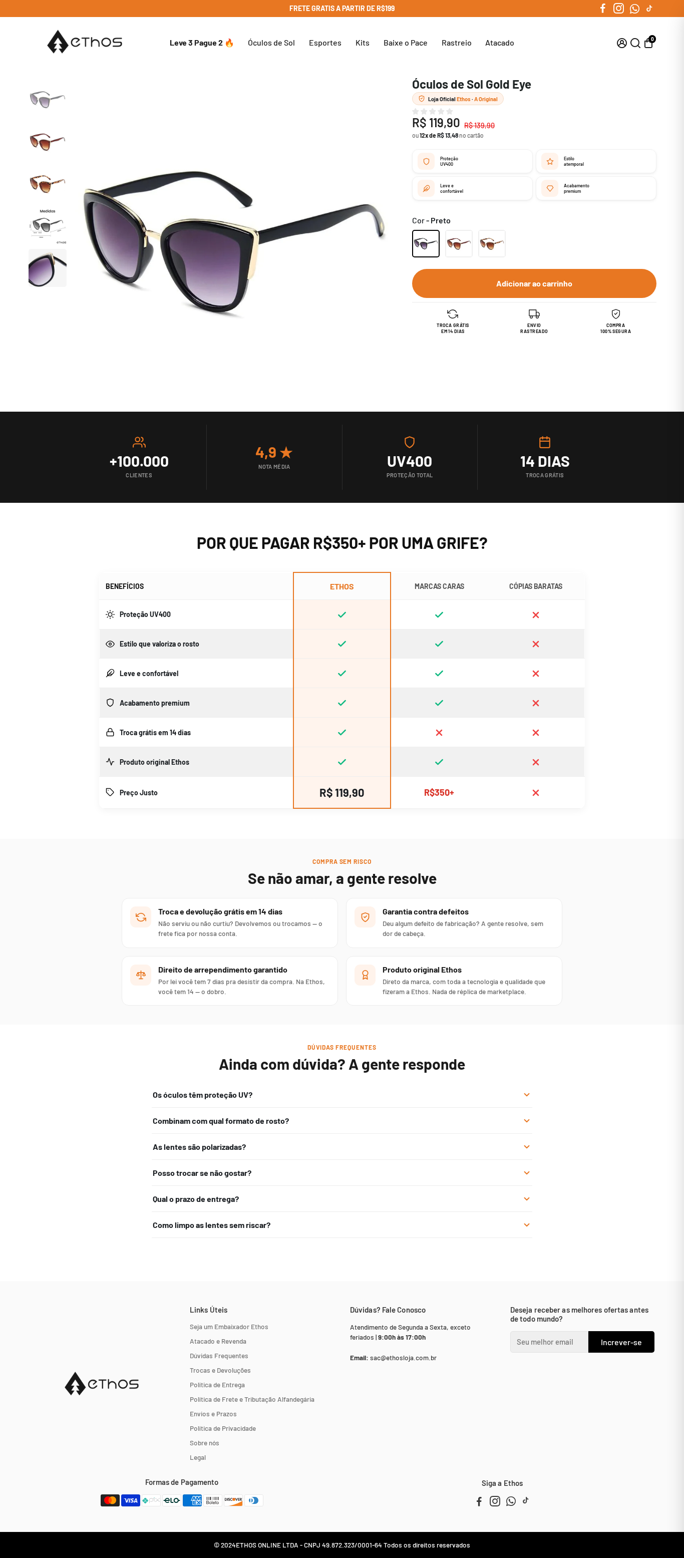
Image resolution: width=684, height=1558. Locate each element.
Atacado (499, 42)
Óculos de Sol (271, 42)
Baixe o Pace (406, 42)
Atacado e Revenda (218, 1341)
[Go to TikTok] (649, 9)
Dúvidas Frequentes (219, 1355)
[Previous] (45, 88)
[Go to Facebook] (602, 9)
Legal (198, 1457)
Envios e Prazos (213, 1413)
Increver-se (621, 1342)
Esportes (325, 42)
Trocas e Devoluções (220, 1370)
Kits (363, 42)
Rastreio (457, 42)
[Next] (45, 278)
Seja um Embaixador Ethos (229, 1326)
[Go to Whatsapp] (634, 9)
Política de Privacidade (223, 1428)
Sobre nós (204, 1442)
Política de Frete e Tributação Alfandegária (252, 1399)
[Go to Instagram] (618, 9)
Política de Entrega (217, 1384)
